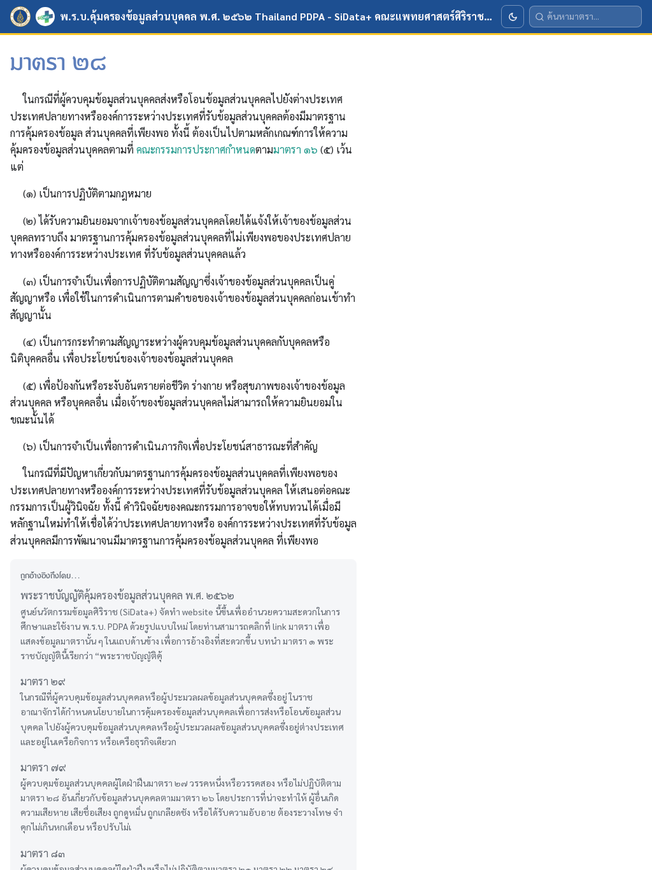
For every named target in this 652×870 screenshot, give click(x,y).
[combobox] (591, 16)
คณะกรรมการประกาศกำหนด (195, 149)
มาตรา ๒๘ (13, 70)
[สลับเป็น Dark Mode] (512, 16)
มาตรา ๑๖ (295, 149)
